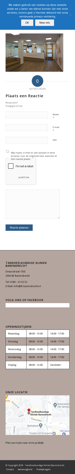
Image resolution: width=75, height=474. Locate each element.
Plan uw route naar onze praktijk (25, 442)
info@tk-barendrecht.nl (27, 286)
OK (27, 22)
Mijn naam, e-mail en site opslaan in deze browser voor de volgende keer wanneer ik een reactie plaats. (34, 155)
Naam (56, 116)
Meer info (44, 22)
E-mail (56, 129)
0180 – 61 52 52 (18, 282)
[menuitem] (10, 469)
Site (55, 139)
